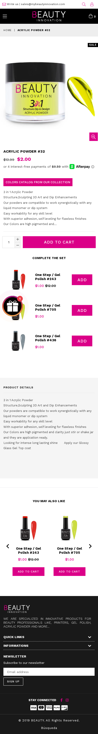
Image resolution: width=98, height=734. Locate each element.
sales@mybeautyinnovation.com (43, 4)
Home (7, 30)
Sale (93, 44)
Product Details (18, 387)
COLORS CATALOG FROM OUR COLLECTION (38, 182)
